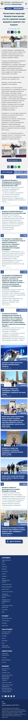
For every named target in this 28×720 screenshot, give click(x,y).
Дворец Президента (6, 660)
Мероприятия (18, 8)
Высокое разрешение (13, 160)
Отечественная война (6, 584)
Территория (4, 566)
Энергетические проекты (7, 591)
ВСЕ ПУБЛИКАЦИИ (7, 172)
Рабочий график (5, 620)
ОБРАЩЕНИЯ (5, 666)
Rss (14, 696)
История (4, 564)
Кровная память (5, 589)
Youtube (6, 696)
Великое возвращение (7, 586)
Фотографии (4, 640)
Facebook (8, 696)
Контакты (4, 662)
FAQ (3, 701)
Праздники (4, 576)
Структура (4, 657)
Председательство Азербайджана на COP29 (6, 601)
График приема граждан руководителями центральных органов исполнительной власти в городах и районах (7, 688)
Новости (4, 638)
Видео (3, 612)
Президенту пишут (6, 672)
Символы (4, 574)
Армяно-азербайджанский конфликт (6, 580)
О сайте (4, 703)
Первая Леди (5, 625)
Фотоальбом (4, 609)
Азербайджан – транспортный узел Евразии (6, 595)
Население (4, 569)
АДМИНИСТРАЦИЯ (7, 651)
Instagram (2, 696)
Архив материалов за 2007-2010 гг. (11, 705)
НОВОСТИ (8, 8)
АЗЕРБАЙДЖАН (6, 558)
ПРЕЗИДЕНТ (5, 616)
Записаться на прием (6, 682)
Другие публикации (15, 541)
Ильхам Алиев (17, 4)
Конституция (5, 571)
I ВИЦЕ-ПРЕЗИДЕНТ (7, 629)
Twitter (11, 696)
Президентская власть (7, 618)
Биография (4, 623)
